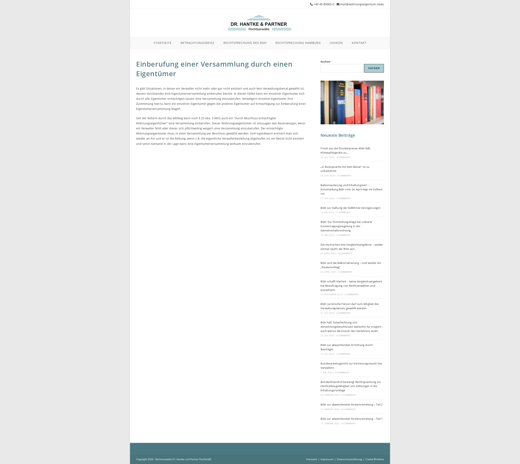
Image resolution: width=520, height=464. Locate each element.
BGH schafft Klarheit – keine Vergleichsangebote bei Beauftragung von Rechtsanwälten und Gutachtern (351, 286)
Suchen (325, 61)
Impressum (327, 459)
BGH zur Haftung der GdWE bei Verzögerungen (350, 208)
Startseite (311, 459)
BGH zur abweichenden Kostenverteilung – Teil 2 (351, 404)
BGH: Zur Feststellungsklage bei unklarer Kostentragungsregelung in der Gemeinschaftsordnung (346, 226)
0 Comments (343, 157)
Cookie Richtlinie (374, 459)
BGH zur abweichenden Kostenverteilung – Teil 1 (351, 419)
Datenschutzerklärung (349, 459)
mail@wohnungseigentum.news (362, 4)
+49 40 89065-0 (324, 4)
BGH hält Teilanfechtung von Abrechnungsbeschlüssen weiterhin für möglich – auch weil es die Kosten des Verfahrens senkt (352, 327)
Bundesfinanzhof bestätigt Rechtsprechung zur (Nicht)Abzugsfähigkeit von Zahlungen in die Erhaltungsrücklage (351, 386)
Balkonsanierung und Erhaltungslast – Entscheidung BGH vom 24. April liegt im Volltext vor (351, 189)
